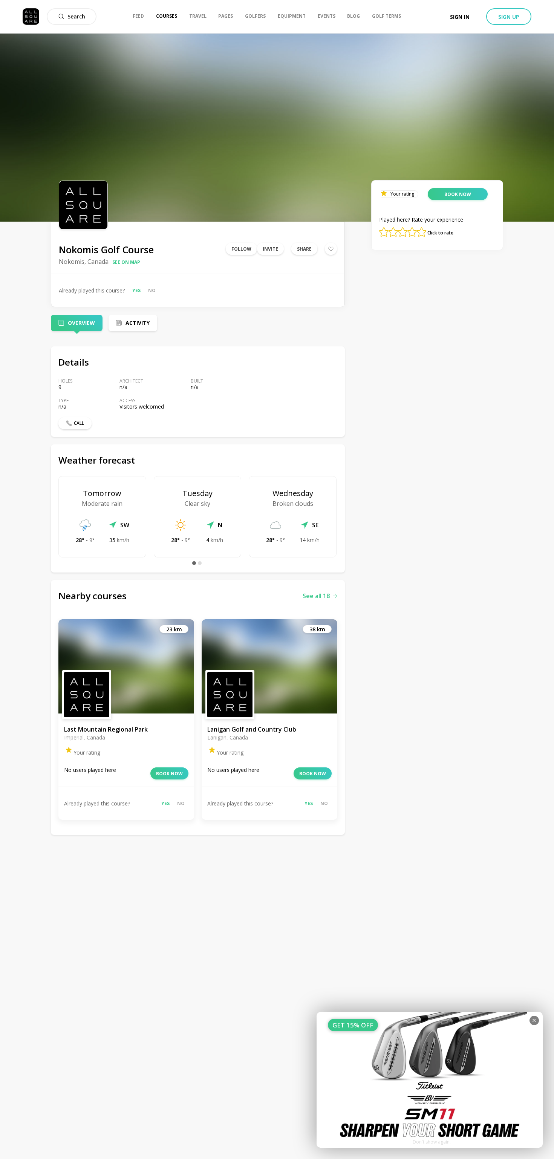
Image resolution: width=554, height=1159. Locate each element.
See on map (126, 262)
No (152, 290)
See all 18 (316, 596)
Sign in (460, 16)
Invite (270, 249)
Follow (241, 249)
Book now (169, 773)
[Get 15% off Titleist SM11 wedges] (430, 1080)
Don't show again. (432, 1142)
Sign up (508, 16)
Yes (136, 290)
